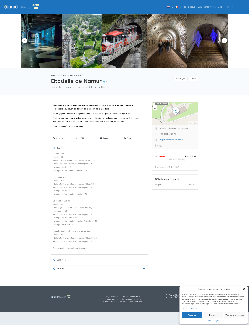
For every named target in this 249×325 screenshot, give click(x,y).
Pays (228, 7)
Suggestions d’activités (131, 299)
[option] (53, 41)
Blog (220, 7)
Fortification (62, 75)
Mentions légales (214, 320)
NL (172, 7)
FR (180, 7)
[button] (244, 289)
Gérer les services (189, 308)
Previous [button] (25, 41)
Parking (106, 138)
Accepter (192, 315)
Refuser (212, 315)
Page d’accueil (189, 7)
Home (53, 75)
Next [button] (224, 41)
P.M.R (81, 138)
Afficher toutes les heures (176, 159)
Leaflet (193, 123)
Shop (129, 138)
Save (194, 79)
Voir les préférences (234, 315)
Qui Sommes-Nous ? (207, 7)
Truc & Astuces (135, 301)
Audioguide (60, 138)
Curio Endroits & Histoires (114, 301)
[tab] (99, 147)
